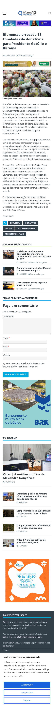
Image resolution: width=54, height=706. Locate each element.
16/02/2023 (23, 289)
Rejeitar (27, 700)
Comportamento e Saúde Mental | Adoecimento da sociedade (34, 512)
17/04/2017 (23, 262)
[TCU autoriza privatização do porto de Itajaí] (8, 285)
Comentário (8, 316)
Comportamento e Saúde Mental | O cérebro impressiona (34, 526)
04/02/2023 (23, 274)
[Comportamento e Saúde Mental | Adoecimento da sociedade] (8, 514)
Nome (6, 338)
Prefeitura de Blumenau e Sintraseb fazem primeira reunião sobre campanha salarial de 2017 (34, 255)
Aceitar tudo (27, 684)
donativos (30, 223)
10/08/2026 (23, 502)
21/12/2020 (10, 55)
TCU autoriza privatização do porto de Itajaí (32, 284)
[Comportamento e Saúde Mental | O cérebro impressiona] (8, 528)
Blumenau (15, 223)
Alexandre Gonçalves (38, 262)
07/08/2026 (23, 517)
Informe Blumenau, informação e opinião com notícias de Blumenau (26, 644)
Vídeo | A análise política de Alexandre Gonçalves (23, 476)
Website (6, 355)
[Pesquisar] (50, 13)
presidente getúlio (14, 234)
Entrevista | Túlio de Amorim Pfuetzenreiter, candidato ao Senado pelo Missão (32, 496)
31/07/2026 (23, 531)
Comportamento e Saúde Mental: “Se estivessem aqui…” (34, 269)
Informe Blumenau (27, 228)
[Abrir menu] (4, 13)
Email (5, 346)
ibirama (8, 228)
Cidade (6, 650)
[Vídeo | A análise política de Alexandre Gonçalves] (27, 457)
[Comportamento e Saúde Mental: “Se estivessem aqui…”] (8, 271)
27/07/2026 (23, 546)
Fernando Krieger (26, 55)
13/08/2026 (10, 482)
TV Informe (10, 438)
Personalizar (27, 692)
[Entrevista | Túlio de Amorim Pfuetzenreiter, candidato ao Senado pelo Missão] (8, 496)
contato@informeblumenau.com (27, 637)
